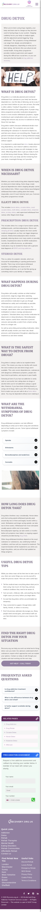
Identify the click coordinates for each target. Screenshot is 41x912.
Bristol (4, 880)
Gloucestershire (9, 883)
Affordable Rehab (9, 851)
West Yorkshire (8, 875)
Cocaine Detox (11, 732)
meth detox (16, 210)
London (5, 864)
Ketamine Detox (11, 741)
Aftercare (9, 745)
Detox (4, 835)
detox (26, 144)
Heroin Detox (10, 736)
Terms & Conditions (28, 880)
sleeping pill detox (7, 231)
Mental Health (7, 843)
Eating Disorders (8, 846)
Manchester (7, 867)
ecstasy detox (11, 212)
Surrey (5, 869)
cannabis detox (26, 210)
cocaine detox (25, 207)
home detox (32, 391)
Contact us (6, 854)
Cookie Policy (26, 877)
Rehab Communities (10, 848)
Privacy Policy (26, 874)
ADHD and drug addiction (22, 248)
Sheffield (6, 885)
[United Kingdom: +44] (8, 800)
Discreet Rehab (27, 862)
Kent (4, 872)
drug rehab (23, 536)
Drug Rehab (10, 728)
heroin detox (15, 207)
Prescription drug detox (19, 220)
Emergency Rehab (28, 868)
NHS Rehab (26, 871)
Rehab (4, 838)
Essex (4, 877)
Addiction (5, 833)
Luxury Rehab (26, 865)
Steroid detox (11, 253)
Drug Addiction (11, 724)
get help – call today (20, 663)
